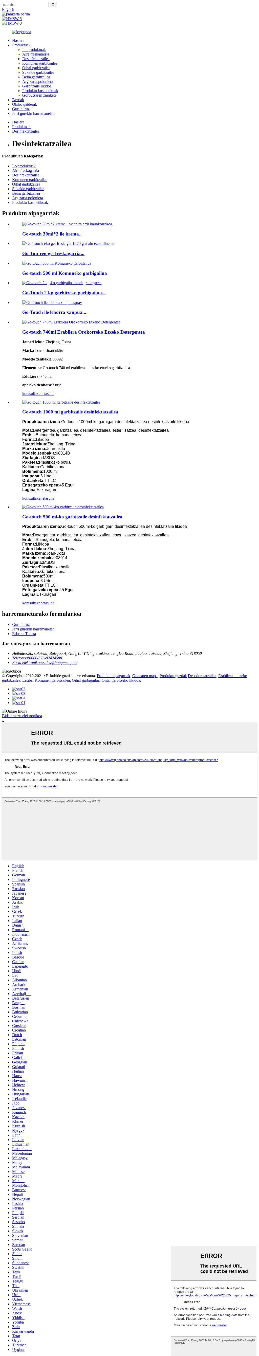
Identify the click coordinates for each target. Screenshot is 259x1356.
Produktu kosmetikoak (40, 90)
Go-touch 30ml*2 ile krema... (52, 234)
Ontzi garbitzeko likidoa (121, 680)
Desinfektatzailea (36, 59)
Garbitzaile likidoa (37, 86)
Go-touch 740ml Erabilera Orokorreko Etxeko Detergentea (83, 332)
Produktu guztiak (173, 676)
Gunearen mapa (145, 676)
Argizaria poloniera (37, 81)
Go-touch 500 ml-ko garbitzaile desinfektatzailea (72, 516)
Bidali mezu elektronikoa (22, 716)
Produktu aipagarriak (113, 676)
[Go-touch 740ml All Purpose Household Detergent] (71, 322)
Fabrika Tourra (24, 633)
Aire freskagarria (35, 54)
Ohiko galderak (24, 104)
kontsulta (29, 393)
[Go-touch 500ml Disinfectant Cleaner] (63, 507)
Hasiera (18, 40)
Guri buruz (21, 109)
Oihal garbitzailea (36, 68)
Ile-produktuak (34, 49)
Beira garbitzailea (36, 77)
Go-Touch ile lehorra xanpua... (54, 312)
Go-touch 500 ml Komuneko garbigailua (64, 273)
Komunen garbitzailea (39, 63)
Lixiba (27, 680)
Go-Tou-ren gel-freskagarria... (53, 253)
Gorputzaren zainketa (39, 95)
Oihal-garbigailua (86, 680)
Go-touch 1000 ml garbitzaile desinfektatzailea (70, 411)
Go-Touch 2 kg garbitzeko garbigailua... (64, 292)
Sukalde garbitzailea (38, 72)
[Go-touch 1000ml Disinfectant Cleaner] (61, 402)
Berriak (18, 100)
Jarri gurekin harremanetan (33, 113)
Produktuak (21, 45)
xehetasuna (45, 393)
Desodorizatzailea (202, 676)
